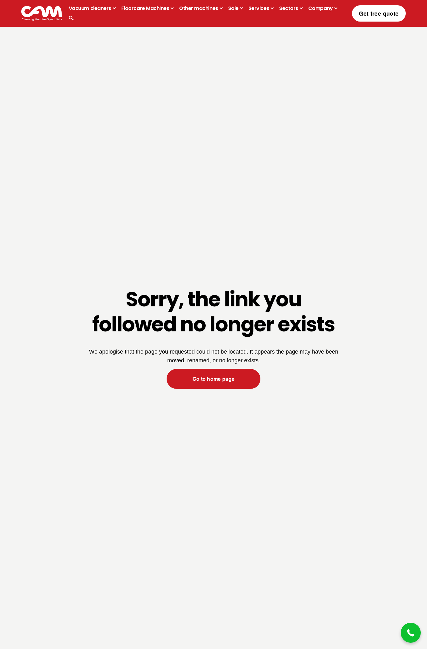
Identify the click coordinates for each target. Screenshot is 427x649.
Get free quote (379, 13)
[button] (411, 633)
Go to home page (214, 378)
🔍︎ (71, 18)
